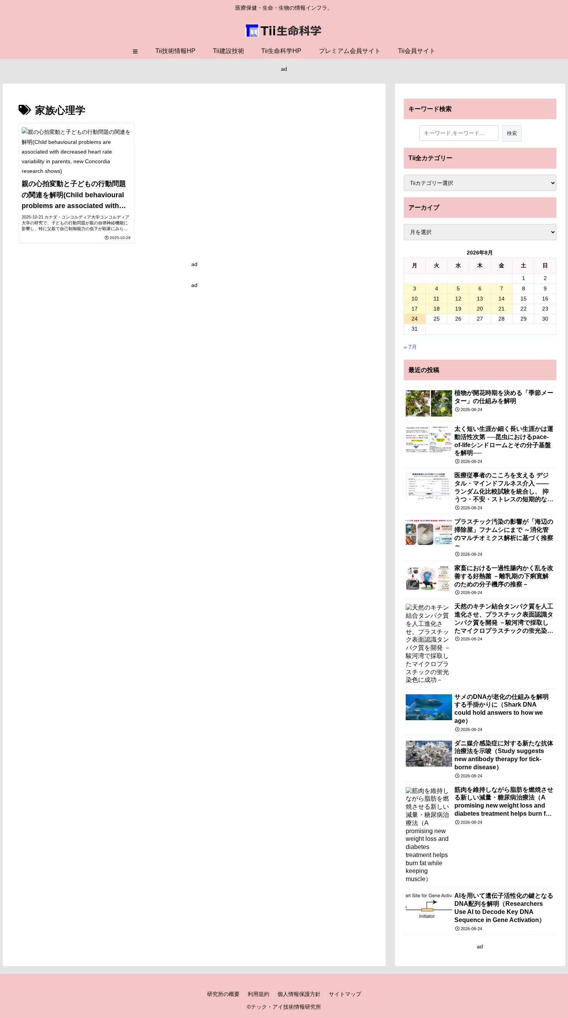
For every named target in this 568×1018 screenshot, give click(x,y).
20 (480, 309)
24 (415, 319)
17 (415, 309)
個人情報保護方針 (299, 994)
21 (501, 309)
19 (458, 309)
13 (480, 298)
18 (437, 309)
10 (415, 298)
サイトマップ (345, 994)
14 (501, 298)
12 (458, 298)
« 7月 (410, 347)
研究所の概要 (223, 994)
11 (436, 298)
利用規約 (258, 994)
